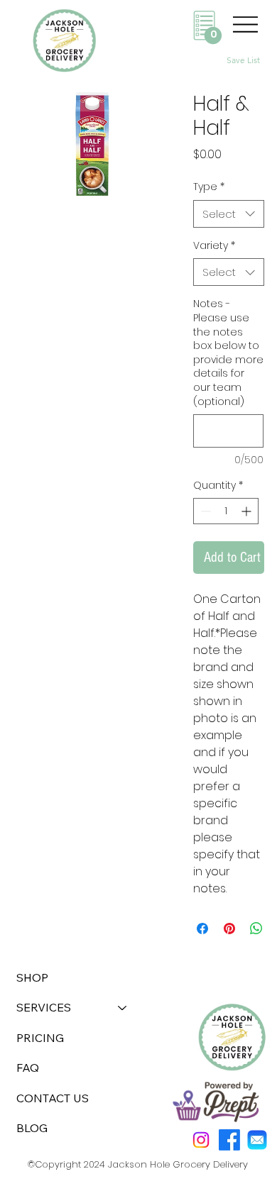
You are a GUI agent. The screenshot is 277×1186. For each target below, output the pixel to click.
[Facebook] (229, 1140)
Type (208, 187)
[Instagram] (201, 1140)
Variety (214, 246)
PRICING (40, 1038)
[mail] (257, 1140)
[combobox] (228, 214)
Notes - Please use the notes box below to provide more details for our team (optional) (228, 352)
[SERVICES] (123, 1007)
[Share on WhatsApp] (256, 928)
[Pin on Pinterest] (229, 928)
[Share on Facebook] (202, 928)
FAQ (27, 1067)
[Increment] (247, 511)
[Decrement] (204, 511)
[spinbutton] (226, 511)
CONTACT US (52, 1098)
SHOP (32, 977)
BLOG (32, 1128)
